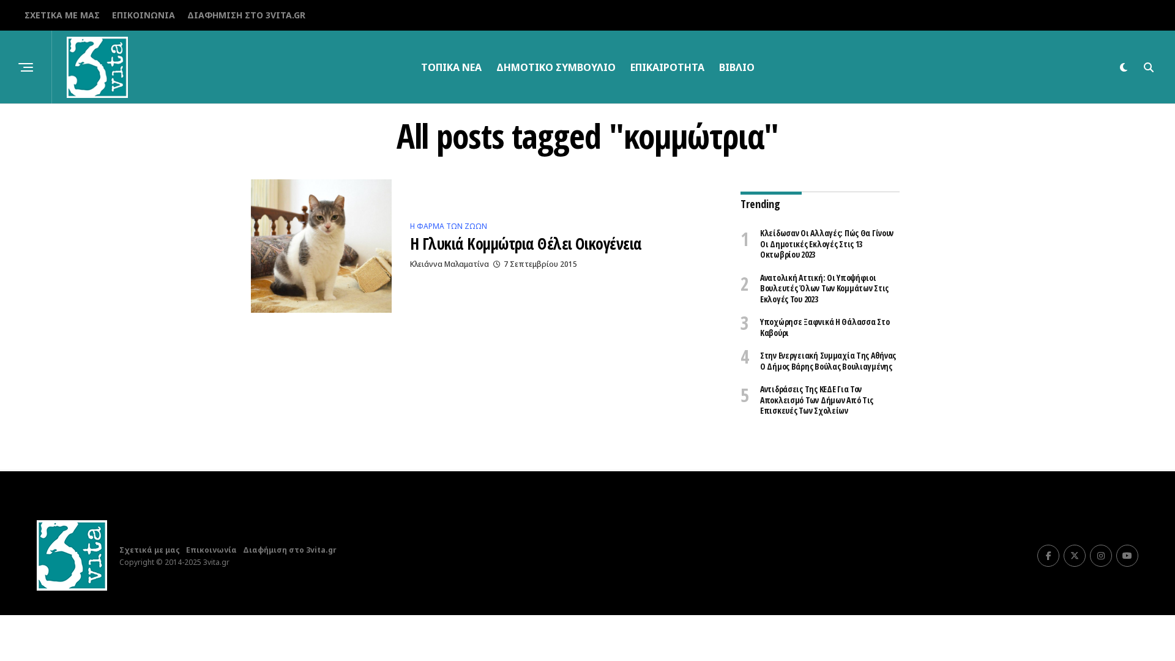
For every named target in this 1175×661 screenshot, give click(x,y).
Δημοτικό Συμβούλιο (556, 67)
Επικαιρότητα (667, 67)
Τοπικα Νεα (451, 67)
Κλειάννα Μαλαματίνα (449, 264)
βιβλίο (737, 67)
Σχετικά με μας (62, 15)
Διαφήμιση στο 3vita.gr (246, 15)
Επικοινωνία (143, 15)
